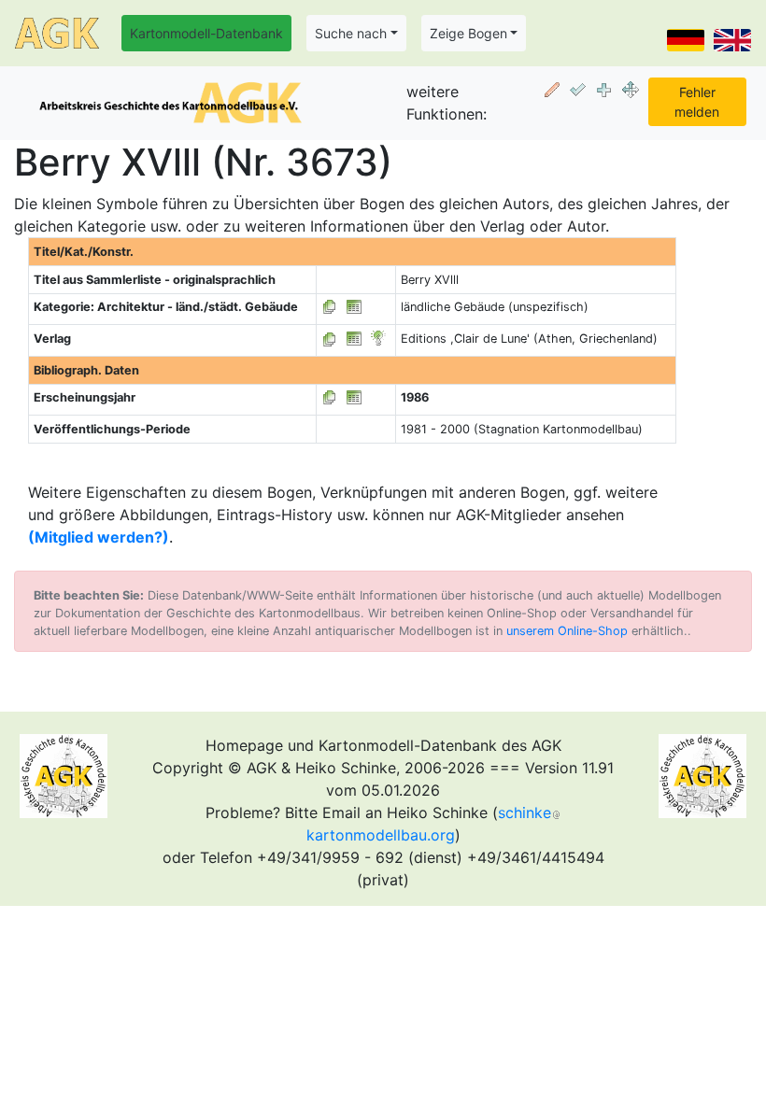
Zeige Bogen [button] (468, 33)
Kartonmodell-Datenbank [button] (206, 33)
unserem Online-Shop (567, 631)
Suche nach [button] (351, 33)
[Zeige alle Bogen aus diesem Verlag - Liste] (329, 339)
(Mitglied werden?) (98, 537)
